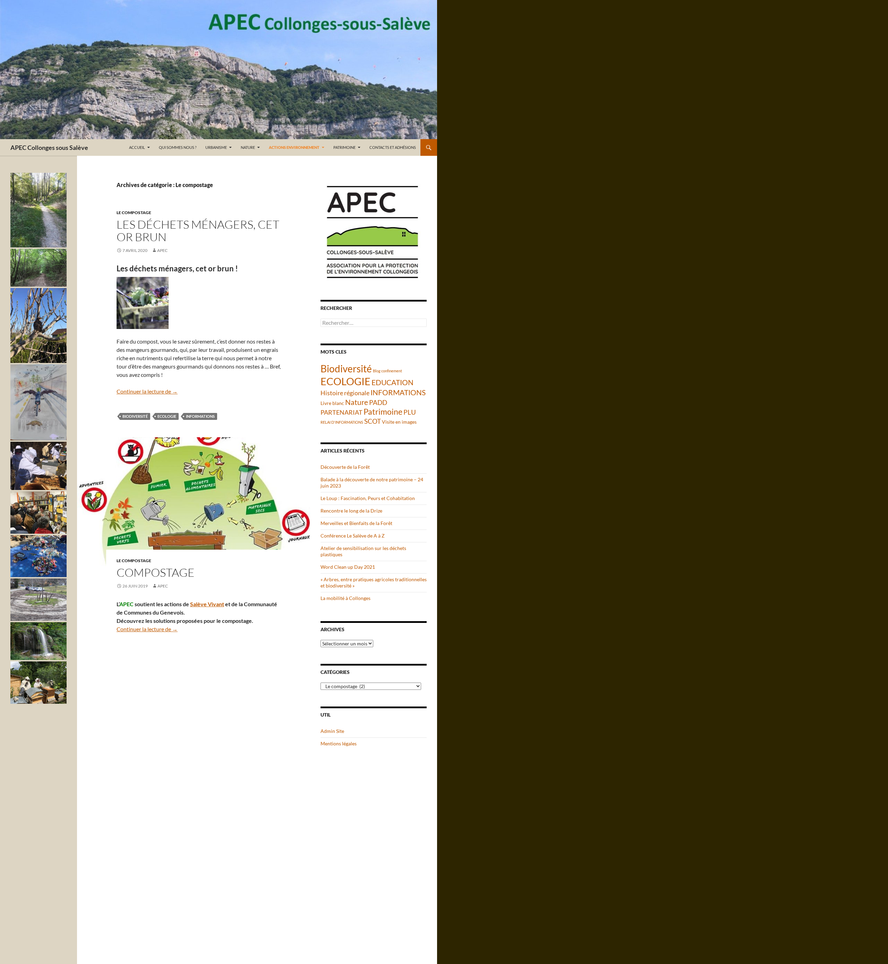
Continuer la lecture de (147, 391)
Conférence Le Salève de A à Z (353, 536)
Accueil (137, 147)
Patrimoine (344, 147)
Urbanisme (216, 147)
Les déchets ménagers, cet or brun (198, 230)
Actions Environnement (294, 147)
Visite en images (399, 422)
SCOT (372, 421)
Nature (248, 147)
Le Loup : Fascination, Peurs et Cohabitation (368, 498)
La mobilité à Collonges (345, 598)
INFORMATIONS (200, 416)
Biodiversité (135, 416)
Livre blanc (332, 403)
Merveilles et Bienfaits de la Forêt (356, 523)
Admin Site (332, 731)
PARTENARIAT (341, 412)
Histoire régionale (345, 393)
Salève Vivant (207, 604)
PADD (378, 402)
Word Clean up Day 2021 (348, 567)
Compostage (156, 572)
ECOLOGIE (166, 416)
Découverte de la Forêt (345, 467)
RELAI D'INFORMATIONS (342, 422)
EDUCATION (392, 382)
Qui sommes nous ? (177, 147)
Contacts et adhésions (392, 147)
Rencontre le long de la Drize (351, 511)
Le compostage (134, 212)
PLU (409, 412)
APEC (162, 250)
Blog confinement (387, 371)
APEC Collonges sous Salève (49, 147)
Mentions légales (339, 743)
